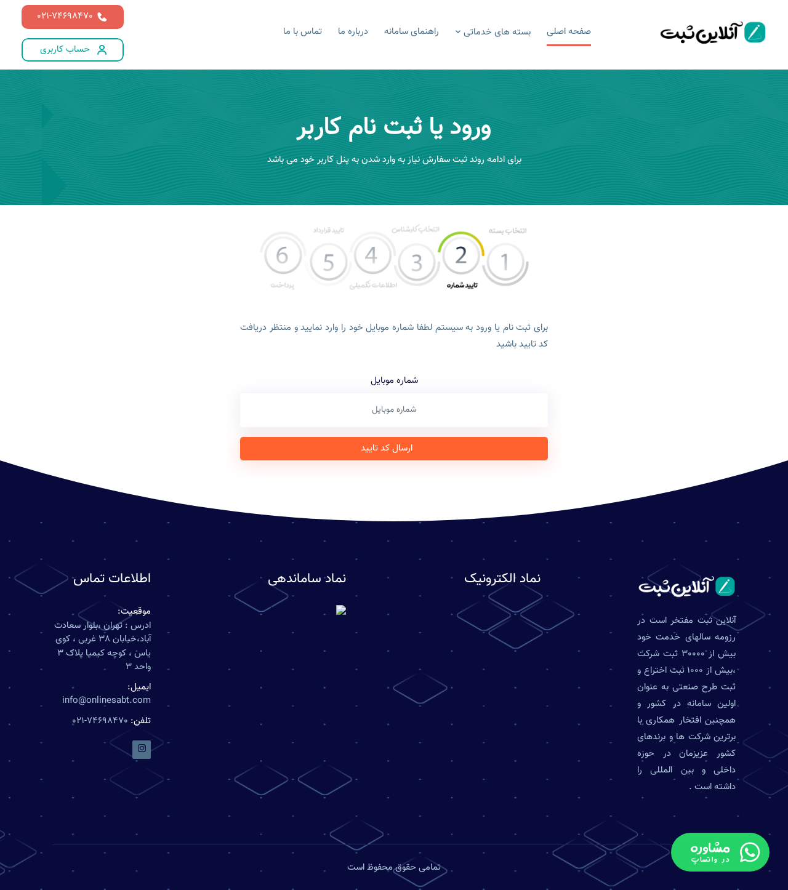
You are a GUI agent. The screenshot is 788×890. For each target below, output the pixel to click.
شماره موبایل (394, 381)
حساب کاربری (65, 49)
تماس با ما (302, 32)
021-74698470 (65, 16)
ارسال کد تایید (386, 448)
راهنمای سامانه (411, 32)
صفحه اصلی (569, 32)
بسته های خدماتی (496, 32)
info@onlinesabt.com (106, 701)
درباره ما (353, 32)
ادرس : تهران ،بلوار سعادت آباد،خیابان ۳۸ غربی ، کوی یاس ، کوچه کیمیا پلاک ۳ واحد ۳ (102, 647)
